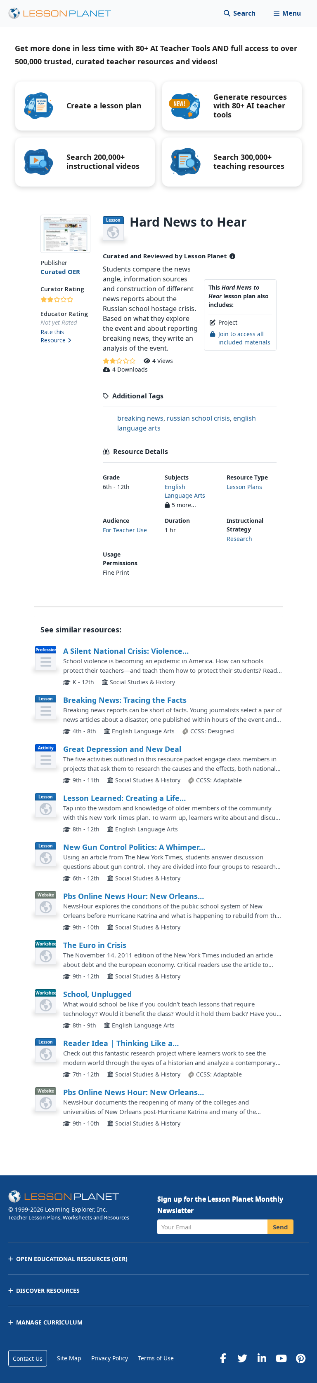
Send (280, 1227)
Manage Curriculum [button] (49, 1322)
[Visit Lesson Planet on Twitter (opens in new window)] (242, 1358)
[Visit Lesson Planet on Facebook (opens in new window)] (223, 1358)
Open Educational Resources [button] (72, 1259)
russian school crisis (198, 418)
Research (239, 539)
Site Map (69, 1358)
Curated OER (60, 271)
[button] (287, 13)
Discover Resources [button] (48, 1290)
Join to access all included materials (244, 338)
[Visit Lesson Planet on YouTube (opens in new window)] (281, 1358)
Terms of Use (156, 1358)
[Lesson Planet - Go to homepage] (64, 13)
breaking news (140, 418)
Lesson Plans (244, 487)
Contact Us (28, 1358)
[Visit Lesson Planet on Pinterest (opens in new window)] (300, 1358)
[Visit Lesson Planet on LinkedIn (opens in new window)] (261, 1358)
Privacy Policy (109, 1358)
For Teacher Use (125, 530)
